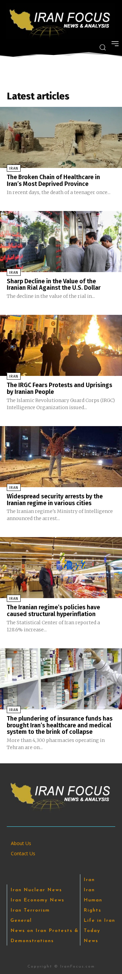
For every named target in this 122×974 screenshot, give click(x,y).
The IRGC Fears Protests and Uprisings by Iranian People (59, 388)
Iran (13, 168)
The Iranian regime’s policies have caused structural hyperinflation (53, 611)
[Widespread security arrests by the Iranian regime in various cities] (61, 456)
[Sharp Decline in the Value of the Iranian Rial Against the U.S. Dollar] (61, 241)
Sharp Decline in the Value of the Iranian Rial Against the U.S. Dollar (54, 285)
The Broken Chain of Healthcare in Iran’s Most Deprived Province (53, 180)
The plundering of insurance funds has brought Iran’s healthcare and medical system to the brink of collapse (60, 725)
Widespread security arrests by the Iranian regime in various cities (55, 500)
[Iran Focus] (60, 21)
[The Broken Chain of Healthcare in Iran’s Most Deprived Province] (61, 137)
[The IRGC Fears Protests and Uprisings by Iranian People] (61, 345)
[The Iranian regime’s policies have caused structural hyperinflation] (61, 567)
